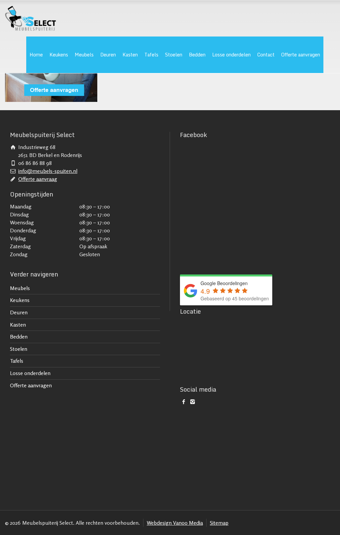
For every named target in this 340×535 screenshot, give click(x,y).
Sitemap (219, 522)
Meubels (84, 54)
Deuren (108, 54)
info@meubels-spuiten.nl (47, 171)
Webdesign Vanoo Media (175, 522)
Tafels (151, 54)
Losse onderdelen (231, 54)
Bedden (197, 54)
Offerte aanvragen (300, 54)
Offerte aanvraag (37, 179)
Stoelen (173, 54)
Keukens (58, 54)
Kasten (130, 54)
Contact (266, 54)
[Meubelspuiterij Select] (30, 18)
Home (36, 54)
